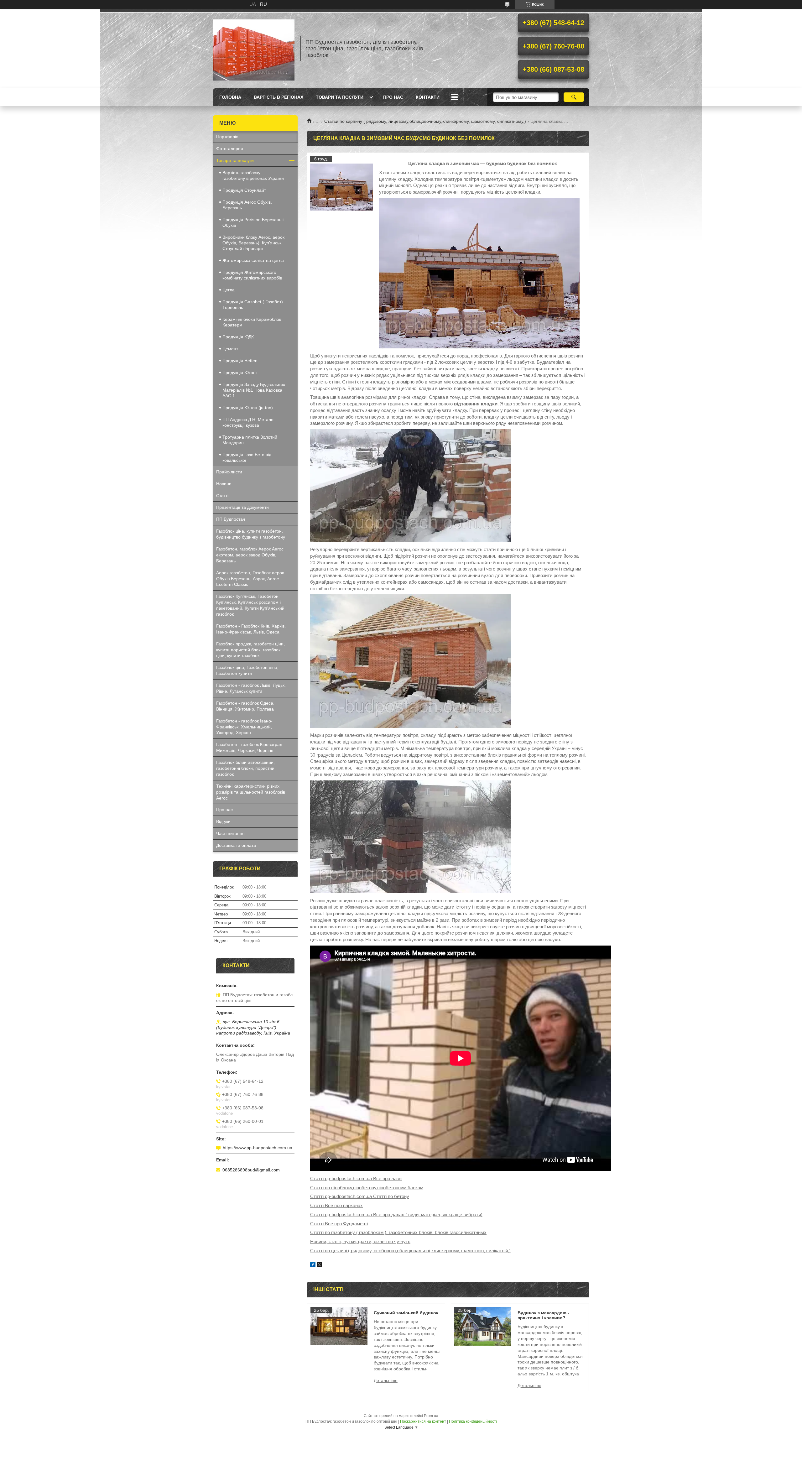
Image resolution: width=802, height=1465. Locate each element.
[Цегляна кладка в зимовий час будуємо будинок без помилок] (341, 187)
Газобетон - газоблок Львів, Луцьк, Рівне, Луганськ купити (251, 688)
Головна (230, 97)
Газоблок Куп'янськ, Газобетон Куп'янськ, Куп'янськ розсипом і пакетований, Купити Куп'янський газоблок (250, 605)
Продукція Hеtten (240, 360)
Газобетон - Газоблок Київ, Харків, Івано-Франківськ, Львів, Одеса (251, 628)
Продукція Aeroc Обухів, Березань (247, 205)
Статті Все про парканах (336, 1205)
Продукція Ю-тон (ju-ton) (247, 407)
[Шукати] (574, 97)
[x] (319, 1265)
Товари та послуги (339, 97)
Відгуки (223, 821)
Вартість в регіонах (278, 97)
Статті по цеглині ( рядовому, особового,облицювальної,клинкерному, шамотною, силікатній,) (410, 1250)
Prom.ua (431, 1416)
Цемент (230, 348)
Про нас (393, 97)
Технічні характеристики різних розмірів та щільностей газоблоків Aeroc (250, 792)
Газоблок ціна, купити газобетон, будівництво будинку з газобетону (250, 534)
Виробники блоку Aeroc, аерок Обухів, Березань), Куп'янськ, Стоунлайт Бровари (253, 243)
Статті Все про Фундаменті (339, 1223)
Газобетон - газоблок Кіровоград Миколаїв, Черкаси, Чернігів (249, 747)
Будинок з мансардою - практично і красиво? (543, 1315)
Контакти (428, 97)
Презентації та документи (242, 507)
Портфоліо (227, 136)
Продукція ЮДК (238, 336)
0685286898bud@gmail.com (251, 1169)
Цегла (228, 289)
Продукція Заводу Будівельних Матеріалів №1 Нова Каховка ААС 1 (253, 390)
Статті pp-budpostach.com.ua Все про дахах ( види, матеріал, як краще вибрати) (396, 1214)
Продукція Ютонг (239, 372)
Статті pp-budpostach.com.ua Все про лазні (356, 1178)
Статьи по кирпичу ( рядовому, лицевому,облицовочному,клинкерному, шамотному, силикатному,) (425, 121)
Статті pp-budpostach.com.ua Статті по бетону (359, 1196)
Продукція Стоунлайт (244, 190)
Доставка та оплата (236, 845)
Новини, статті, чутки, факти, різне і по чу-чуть (360, 1241)
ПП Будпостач (230, 519)
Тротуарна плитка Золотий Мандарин (249, 440)
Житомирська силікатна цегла (253, 260)
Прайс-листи (229, 471)
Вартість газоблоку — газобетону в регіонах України (253, 175)
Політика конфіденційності (473, 1421)
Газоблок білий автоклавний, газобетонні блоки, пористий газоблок (245, 768)
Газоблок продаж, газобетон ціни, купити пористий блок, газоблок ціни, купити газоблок (250, 649)
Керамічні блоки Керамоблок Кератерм (251, 322)
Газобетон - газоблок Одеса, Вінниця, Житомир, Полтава (245, 706)
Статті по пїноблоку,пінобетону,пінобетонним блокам (366, 1187)
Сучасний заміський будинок (406, 1312)
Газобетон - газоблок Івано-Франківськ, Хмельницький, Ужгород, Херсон (244, 726)
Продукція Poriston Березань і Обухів (253, 222)
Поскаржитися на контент (423, 1421)
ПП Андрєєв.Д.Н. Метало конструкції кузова (247, 422)
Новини (224, 483)
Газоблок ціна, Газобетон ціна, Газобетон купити (247, 670)
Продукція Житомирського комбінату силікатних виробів (252, 275)
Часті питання (230, 833)
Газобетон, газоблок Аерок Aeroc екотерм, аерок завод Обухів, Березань (250, 554)
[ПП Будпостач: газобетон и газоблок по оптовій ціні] (253, 48)
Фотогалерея (229, 148)
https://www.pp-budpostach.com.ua (257, 1147)
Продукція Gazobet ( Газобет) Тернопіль (252, 304)
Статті (222, 495)
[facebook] (312, 1265)
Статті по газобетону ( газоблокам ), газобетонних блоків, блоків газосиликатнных (398, 1232)
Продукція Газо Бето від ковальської (246, 457)
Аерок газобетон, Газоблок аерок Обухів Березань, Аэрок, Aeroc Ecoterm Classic (250, 578)
